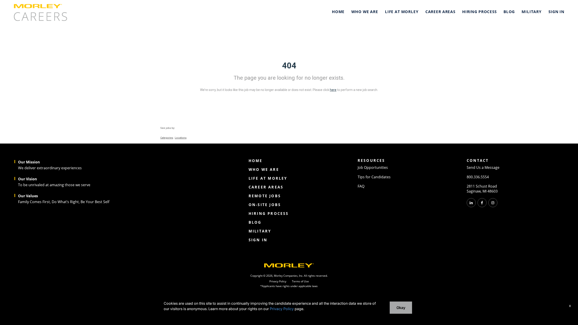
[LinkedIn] (471, 202)
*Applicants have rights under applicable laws (289, 286)
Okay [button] (400, 307)
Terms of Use (300, 281)
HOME (338, 11)
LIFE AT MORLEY (402, 11)
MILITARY (532, 11)
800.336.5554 (478, 176)
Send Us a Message (483, 167)
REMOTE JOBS (265, 195)
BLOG (509, 11)
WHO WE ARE (364, 11)
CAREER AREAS (440, 11)
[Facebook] (482, 202)
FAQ (361, 186)
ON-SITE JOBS (265, 204)
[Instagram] (492, 202)
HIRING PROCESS (479, 11)
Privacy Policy (277, 281)
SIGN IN (556, 11)
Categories (166, 137)
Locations (180, 137)
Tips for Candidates (374, 176)
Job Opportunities (373, 167)
